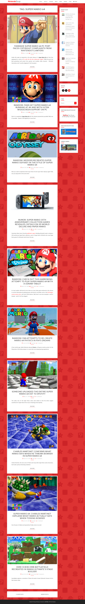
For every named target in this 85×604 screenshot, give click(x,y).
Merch (56, 1)
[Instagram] (66, 90)
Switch (40, 1)
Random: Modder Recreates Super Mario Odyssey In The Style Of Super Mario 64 (32, 162)
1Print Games (52, 601)
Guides (60, 1)
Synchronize (33, 574)
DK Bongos (50, 292)
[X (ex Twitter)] (63, 90)
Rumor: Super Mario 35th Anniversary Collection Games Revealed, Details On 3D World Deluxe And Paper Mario (32, 223)
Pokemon (51, 1)
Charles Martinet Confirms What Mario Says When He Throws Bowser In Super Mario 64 (32, 453)
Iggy (33, 229)
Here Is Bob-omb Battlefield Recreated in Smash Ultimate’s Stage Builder (32, 569)
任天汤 (46, 601)
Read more (32, 66)
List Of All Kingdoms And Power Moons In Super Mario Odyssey (70, 68)
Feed (30, 601)
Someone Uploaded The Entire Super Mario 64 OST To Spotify (32, 392)
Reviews (65, 1)
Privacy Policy (36, 601)
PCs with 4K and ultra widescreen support (33, 59)
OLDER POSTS (19, 594)
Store (70, 1)
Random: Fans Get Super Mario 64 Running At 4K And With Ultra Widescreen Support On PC (32, 107)
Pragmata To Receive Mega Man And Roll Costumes (70, 44)
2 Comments (39, 229)
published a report (31, 233)
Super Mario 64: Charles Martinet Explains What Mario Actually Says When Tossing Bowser (32, 516)
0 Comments (40, 112)
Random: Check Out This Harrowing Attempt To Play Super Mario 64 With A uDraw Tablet (32, 281)
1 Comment (40, 53)
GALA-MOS (33, 53)
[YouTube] (69, 90)
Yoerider (33, 343)
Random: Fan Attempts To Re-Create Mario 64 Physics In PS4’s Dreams (32, 339)
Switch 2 (45, 1)
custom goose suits (16, 294)
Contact (42, 601)
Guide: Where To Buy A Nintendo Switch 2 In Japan (70, 76)
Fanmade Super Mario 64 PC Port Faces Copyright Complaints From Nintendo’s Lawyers (32, 48)
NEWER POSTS (44, 594)
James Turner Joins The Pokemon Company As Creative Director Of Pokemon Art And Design (70, 26)
